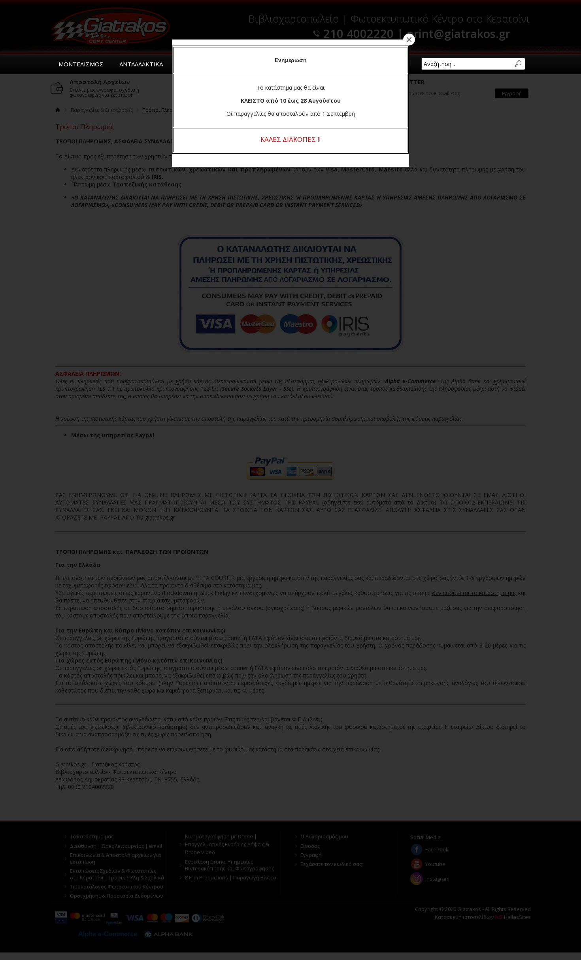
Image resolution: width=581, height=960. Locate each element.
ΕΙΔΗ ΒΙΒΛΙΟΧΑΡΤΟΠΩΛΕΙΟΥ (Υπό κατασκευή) (281, 64)
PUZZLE (190, 64)
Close (409, 39)
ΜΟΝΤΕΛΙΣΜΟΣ (81, 64)
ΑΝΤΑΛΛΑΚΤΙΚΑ (141, 64)
